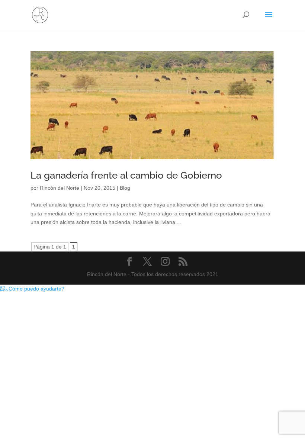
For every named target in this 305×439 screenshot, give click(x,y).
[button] (32, 289)
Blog (125, 188)
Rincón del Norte (59, 188)
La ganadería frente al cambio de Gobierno (126, 175)
